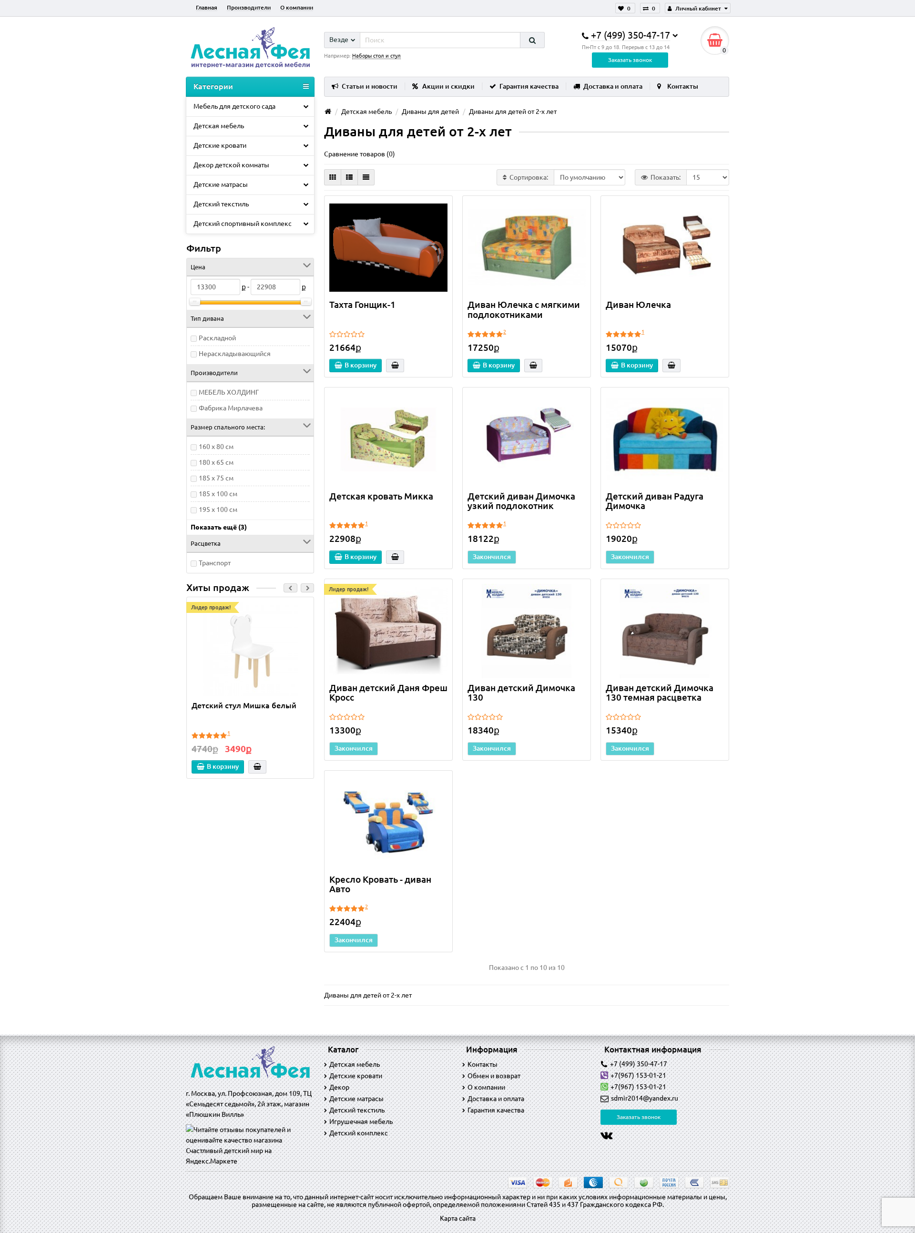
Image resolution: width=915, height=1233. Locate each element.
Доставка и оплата (612, 86)
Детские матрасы (220, 184)
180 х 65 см (216, 462)
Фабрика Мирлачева (231, 408)
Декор (339, 1087)
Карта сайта (458, 1218)
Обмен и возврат (494, 1076)
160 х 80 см (216, 446)
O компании (486, 1087)
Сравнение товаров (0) (359, 154)
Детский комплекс (358, 1133)
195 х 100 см (218, 509)
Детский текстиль (221, 204)
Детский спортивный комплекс (242, 223)
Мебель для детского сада (234, 106)
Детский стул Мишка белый (244, 705)
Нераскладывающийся (235, 353)
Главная (206, 7)
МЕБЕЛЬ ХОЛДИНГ (229, 392)
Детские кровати (219, 145)
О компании (296, 7)
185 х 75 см (216, 478)
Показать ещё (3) (219, 527)
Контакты (682, 86)
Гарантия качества (529, 86)
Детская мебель (218, 126)
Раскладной (217, 338)
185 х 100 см (218, 494)
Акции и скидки (448, 86)
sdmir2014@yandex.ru (644, 1098)
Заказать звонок (630, 60)
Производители (249, 7)
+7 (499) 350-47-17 (638, 1064)
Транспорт (215, 563)
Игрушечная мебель (361, 1121)
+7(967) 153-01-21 (638, 1075)
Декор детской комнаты (231, 165)
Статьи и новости (369, 86)
